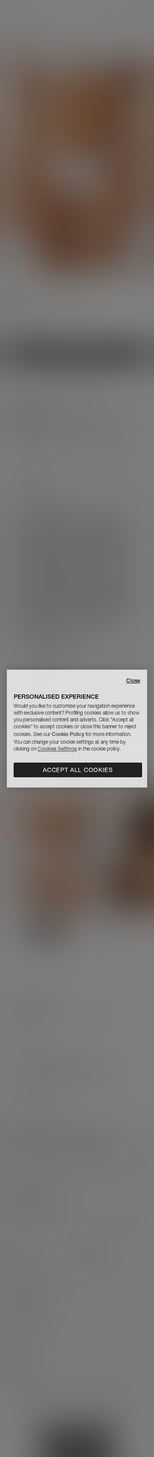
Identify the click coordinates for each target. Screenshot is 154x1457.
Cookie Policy (68, 734)
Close (133, 680)
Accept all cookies (78, 770)
